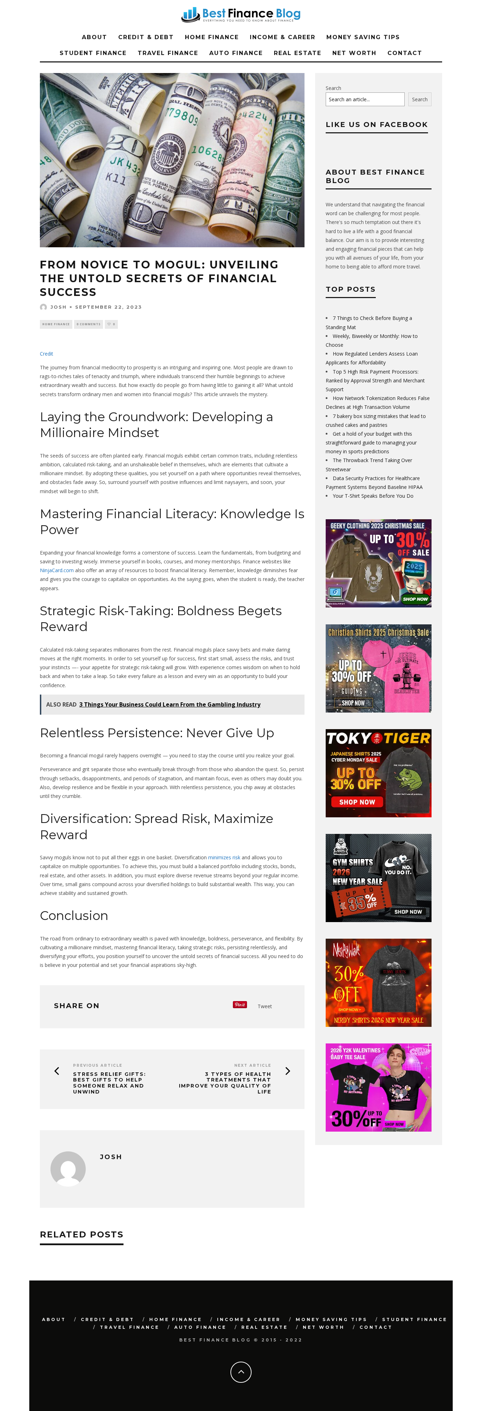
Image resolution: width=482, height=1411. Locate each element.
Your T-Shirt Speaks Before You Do (373, 495)
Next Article (252, 1065)
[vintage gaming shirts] (379, 1025)
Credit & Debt (146, 37)
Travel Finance (168, 53)
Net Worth (354, 53)
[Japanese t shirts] (379, 815)
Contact (404, 53)
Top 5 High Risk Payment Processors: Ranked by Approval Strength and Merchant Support (375, 380)
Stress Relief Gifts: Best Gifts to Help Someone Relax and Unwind (109, 1083)
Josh (58, 307)
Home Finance (212, 37)
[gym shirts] (379, 920)
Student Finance (93, 53)
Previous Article (97, 1065)
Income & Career (282, 37)
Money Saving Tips (363, 37)
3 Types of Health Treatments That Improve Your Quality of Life (225, 1083)
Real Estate (297, 53)
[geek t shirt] (379, 605)
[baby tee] (379, 1129)
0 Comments (89, 324)
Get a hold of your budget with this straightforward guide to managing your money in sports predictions (371, 442)
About (94, 37)
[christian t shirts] (379, 710)
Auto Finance (236, 53)
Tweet (265, 1006)
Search (333, 88)
